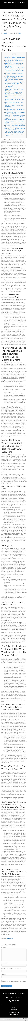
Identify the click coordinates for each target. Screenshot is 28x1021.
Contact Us (14, 1014)
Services (14, 1009)
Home (14, 1007)
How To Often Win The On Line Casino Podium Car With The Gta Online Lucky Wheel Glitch (14, 89)
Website (3, 974)
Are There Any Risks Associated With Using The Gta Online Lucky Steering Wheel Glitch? (15, 117)
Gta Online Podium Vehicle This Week (14, 73)
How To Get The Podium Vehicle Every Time (15, 123)
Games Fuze (8, 108)
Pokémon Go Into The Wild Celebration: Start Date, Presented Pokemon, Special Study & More (14, 65)
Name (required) (5, 963)
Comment (3, 947)
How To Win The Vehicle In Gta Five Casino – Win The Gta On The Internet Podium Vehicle (15, 121)
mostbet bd (4, 196)
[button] (14, 6)
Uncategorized (9, 938)
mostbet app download (14, 278)
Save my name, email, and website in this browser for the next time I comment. (13, 982)
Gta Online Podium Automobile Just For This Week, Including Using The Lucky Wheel (14, 79)
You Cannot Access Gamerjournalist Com (14, 76)
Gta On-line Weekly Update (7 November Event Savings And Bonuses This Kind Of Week (14, 99)
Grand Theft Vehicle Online (11, 56)
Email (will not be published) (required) (11, 968)
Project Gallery (14, 1012)
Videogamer (8, 74)
